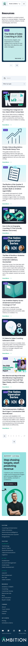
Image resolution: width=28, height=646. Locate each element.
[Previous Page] (5, 436)
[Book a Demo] (14, 4)
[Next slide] (17, 65)
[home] (4, 3)
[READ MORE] (19, 58)
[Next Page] (14, 442)
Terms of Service (6, 633)
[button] (24, 3)
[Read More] (7, 125)
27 (24, 436)
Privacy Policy (22, 633)
